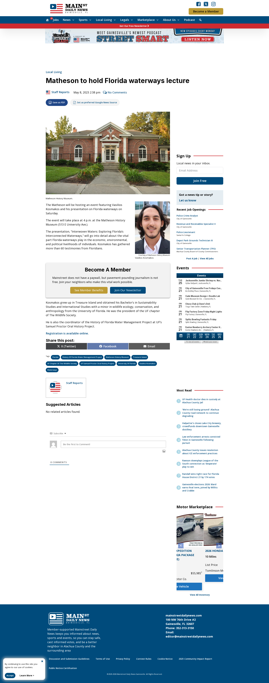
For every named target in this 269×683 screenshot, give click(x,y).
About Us (169, 20)
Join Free (199, 181)
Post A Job (191, 258)
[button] (181, 545)
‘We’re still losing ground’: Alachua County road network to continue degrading (200, 412)
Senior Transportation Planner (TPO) (196, 248)
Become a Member (206, 11)
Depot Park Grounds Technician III (195, 240)
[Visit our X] (205, 4)
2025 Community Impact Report (195, 658)
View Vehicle (199, 578)
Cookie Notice (165, 658)
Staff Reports (60, 92)
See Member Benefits (89, 290)
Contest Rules (143, 658)
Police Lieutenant (186, 232)
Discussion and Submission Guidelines (69, 658)
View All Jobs (207, 258)
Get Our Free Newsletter (133, 26)
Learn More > (27, 675)
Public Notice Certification (63, 668)
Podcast (189, 20)
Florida (55, 357)
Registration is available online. (67, 333)
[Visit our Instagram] (213, 4)
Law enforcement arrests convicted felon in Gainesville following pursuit (201, 440)
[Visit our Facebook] (198, 4)
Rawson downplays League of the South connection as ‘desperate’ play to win (200, 463)
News (67, 20)
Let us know (187, 200)
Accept (10, 675)
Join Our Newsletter (128, 290)
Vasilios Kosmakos (147, 363)
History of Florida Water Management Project (82, 357)
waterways (52, 370)
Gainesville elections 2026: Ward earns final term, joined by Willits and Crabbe (199, 487)
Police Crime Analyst (187, 215)
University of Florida (127, 363)
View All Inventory (200, 594)
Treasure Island (140, 357)
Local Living (104, 20)
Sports (83, 20)
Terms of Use (103, 658)
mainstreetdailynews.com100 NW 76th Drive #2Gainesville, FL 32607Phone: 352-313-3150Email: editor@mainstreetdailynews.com (189, 626)
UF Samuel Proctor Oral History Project (97, 363)
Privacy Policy (123, 658)
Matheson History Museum (117, 357)
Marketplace (146, 20)
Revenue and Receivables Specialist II (196, 224)
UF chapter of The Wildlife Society (62, 363)
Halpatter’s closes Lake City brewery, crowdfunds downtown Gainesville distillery (201, 426)
